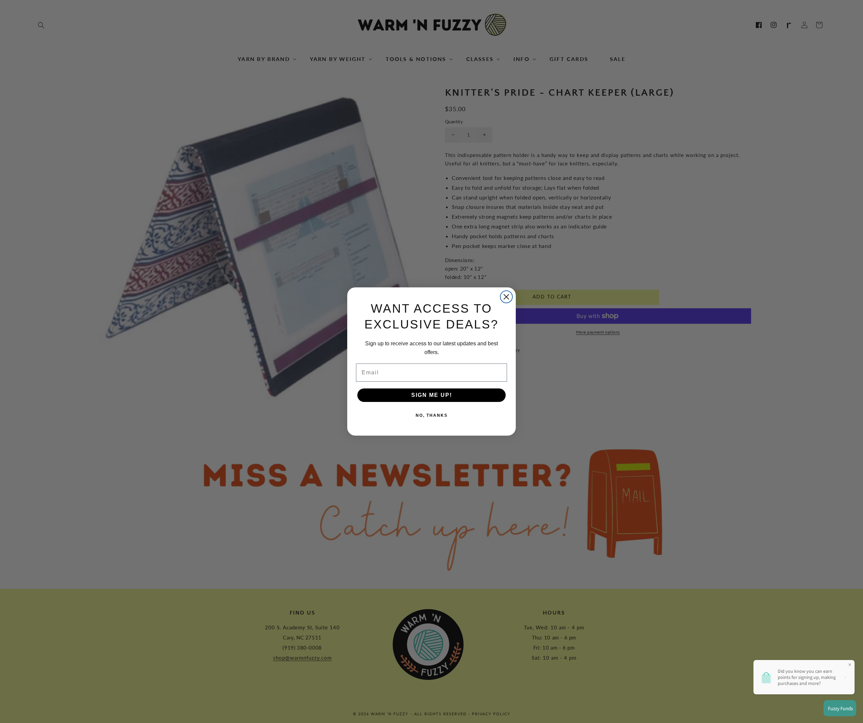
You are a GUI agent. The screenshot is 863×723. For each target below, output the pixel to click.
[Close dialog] (506, 297)
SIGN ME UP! (431, 395)
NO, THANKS (432, 415)
